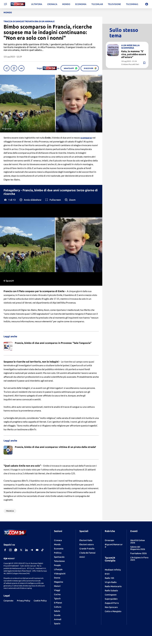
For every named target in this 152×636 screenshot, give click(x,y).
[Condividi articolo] (7, 68)
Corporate (8, 600)
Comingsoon (111, 594)
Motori (57, 586)
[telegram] (31, 549)
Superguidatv (111, 599)
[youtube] (37, 549)
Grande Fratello (86, 548)
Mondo (57, 544)
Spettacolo (59, 557)
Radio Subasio (111, 590)
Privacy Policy (23, 600)
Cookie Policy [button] (40, 600)
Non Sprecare (111, 607)
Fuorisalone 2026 (138, 553)
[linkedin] (26, 549)
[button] (30, 200)
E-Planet (58, 603)
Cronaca (58, 540)
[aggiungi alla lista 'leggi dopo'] (14, 68)
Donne (57, 578)
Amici (82, 557)
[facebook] (5, 549)
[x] (21, 549)
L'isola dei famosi (87, 553)
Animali (57, 619)
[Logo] (18, 4)
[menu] (5, 4)
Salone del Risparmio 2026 (137, 548)
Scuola (57, 615)
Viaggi (57, 590)
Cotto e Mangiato (113, 611)
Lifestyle (58, 569)
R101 (107, 574)
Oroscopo (109, 540)
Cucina (57, 594)
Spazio (57, 623)
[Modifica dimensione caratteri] (21, 68)
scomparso (86, 137)
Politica (57, 553)
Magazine (58, 582)
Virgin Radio (111, 582)
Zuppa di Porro (112, 603)
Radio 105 (109, 578)
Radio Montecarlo (113, 586)
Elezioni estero (86, 544)
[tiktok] (42, 549)
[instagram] (10, 549)
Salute (57, 611)
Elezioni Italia (85, 540)
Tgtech (57, 598)
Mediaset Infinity (113, 570)
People (57, 565)
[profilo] (146, 4)
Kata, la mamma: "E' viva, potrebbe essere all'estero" (133, 54)
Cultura (57, 607)
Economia (58, 548)
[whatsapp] (15, 549)
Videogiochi (59, 573)
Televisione (59, 561)
